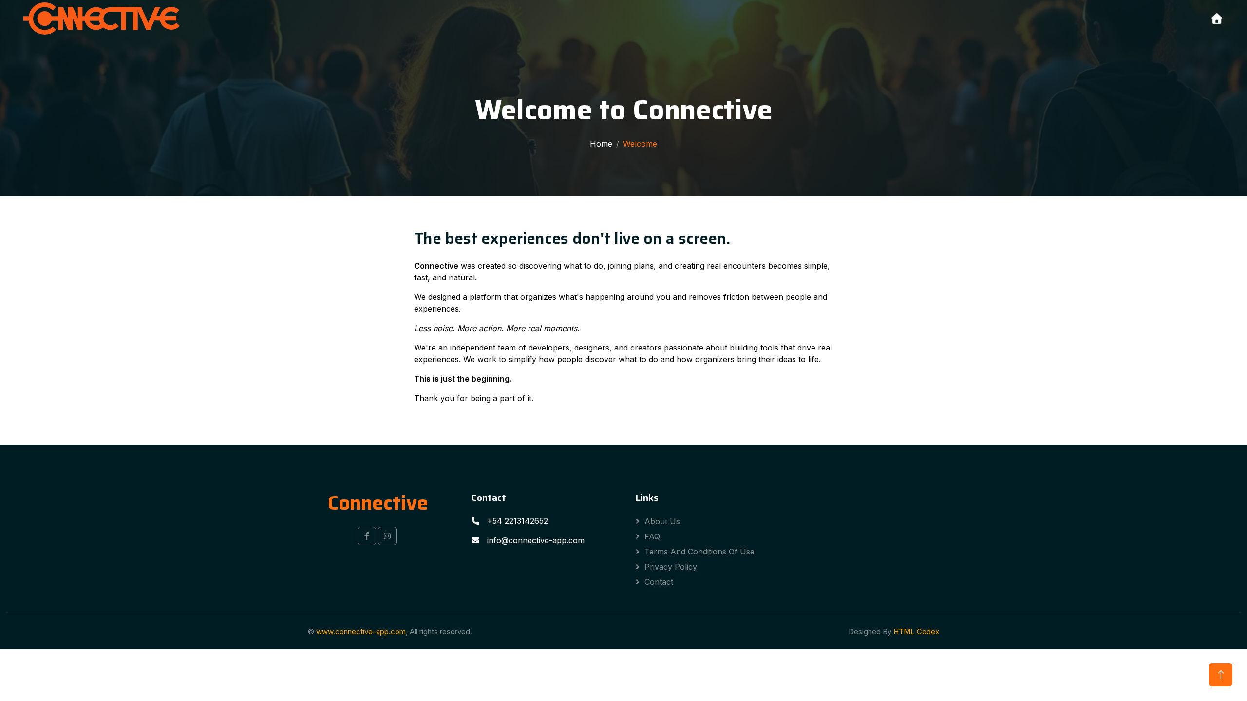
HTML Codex (916, 631)
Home (601, 143)
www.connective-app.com (361, 631)
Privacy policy (670, 567)
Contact (658, 582)
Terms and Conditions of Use (699, 551)
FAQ (652, 536)
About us (662, 521)
